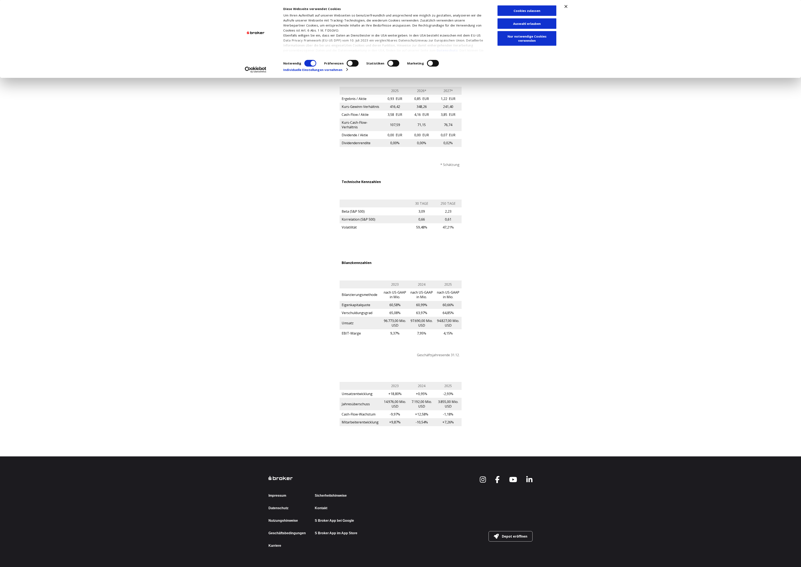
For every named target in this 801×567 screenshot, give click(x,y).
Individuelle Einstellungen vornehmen (312, 70)
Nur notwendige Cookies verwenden (527, 38)
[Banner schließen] (565, 6)
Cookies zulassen (527, 11)
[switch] (353, 63)
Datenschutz (447, 50)
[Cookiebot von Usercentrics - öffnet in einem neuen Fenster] (255, 70)
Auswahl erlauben (527, 23)
